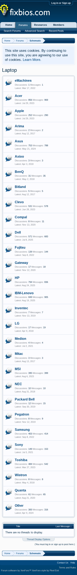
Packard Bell (24, 399)
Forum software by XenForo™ (16, 570)
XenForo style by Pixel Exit (45, 570)
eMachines (23, 80)
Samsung (22, 429)
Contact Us (62, 562)
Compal (21, 217)
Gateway (21, 262)
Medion (20, 338)
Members (58, 25)
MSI (18, 369)
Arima (19, 126)
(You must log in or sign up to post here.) (55, 544)
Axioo (19, 156)
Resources (40, 25)
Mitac (19, 353)
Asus (19, 141)
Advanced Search (35, 31)
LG (17, 323)
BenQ (19, 172)
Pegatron (22, 414)
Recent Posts (56, 31)
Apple (19, 111)
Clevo (19, 202)
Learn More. (32, 60)
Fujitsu (20, 247)
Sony (19, 444)
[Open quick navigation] (72, 40)
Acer (18, 96)
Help (72, 562)
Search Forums (12, 31)
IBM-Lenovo (24, 293)
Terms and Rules (67, 567)
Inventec (21, 308)
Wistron (21, 475)
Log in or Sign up (61, 3)
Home (8, 25)
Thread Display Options (38, 539)
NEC (18, 384)
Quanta (20, 490)
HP (17, 278)
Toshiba (21, 460)
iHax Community (38, 561)
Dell (18, 232)
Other (19, 505)
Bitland (20, 187)
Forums (23, 25)
